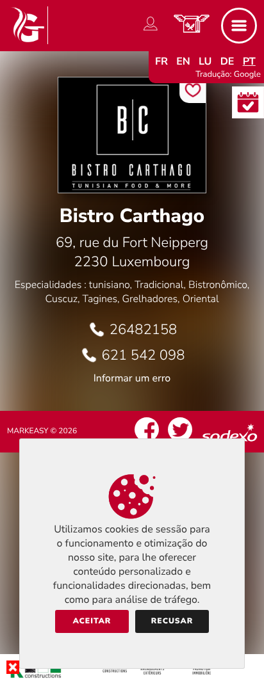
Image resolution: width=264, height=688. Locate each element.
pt (249, 61)
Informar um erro (132, 378)
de (227, 61)
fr (161, 61)
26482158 (143, 329)
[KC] (132, 678)
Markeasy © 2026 (42, 431)
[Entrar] (150, 30)
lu (205, 61)
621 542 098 (143, 355)
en (183, 61)
